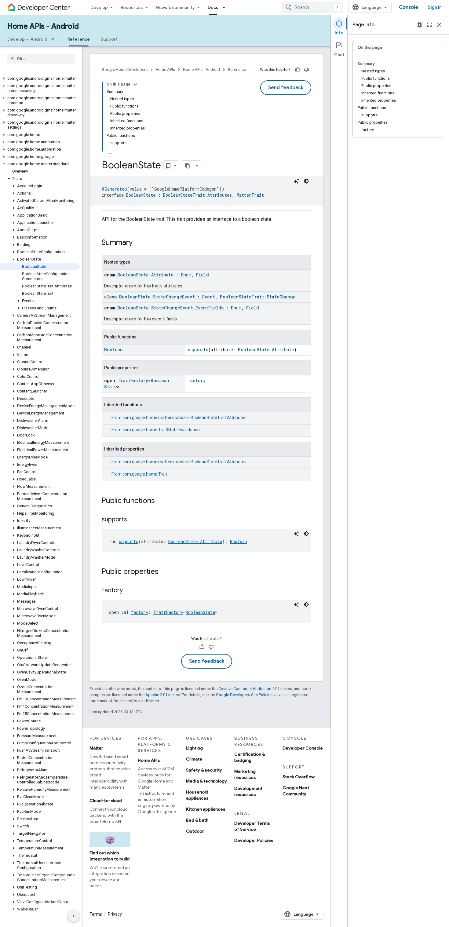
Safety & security (204, 770)
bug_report (419, 24)
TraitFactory (133, 380)
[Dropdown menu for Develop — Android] (54, 39)
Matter (96, 748)
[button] (40, 78)
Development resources (248, 791)
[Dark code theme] (306, 181)
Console (408, 7)
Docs (213, 7)
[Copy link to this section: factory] (129, 590)
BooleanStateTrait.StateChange (258, 297)
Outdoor (195, 831)
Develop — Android (27, 39)
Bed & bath (197, 820)
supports (198, 349)
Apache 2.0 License (162, 694)
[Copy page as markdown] (187, 166)
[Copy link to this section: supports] (133, 520)
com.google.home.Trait (144, 474)
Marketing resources (245, 774)
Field (202, 275)
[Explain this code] (296, 181)
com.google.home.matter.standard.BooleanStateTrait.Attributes (184, 417)
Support (109, 39)
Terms (95, 914)
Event (208, 297)
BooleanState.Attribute (145, 275)
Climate (194, 759)
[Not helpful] (306, 69)
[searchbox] (41, 59)
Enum (186, 275)
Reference (79, 39)
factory (197, 380)
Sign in (435, 7)
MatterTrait (250, 195)
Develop (99, 7)
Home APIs (165, 69)
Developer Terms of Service (252, 826)
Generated (115, 189)
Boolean (113, 349)
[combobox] (312, 7)
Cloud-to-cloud (105, 800)
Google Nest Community (296, 791)
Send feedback (285, 88)
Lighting (194, 748)
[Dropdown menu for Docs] (225, 7)
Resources (132, 7)
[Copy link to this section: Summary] (139, 243)
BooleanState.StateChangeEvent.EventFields (170, 308)
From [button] (178, 417)
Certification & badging (249, 757)
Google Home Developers (125, 69)
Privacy (115, 914)
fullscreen (429, 24)
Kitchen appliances (205, 809)
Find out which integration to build (109, 856)
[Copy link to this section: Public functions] (161, 501)
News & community (175, 7)
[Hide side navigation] (74, 916)
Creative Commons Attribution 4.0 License (255, 688)
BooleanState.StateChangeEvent (157, 297)
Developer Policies (253, 840)
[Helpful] (297, 69)
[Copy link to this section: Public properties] (165, 572)
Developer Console (303, 748)
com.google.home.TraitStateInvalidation (161, 429)
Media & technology (206, 781)
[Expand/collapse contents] (135, 84)
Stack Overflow (299, 776)
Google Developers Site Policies (244, 694)
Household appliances (197, 795)
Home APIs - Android (43, 26)
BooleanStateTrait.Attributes (197, 195)
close (439, 24)
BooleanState (140, 195)
